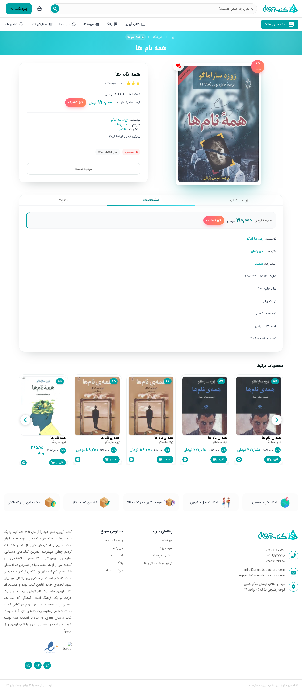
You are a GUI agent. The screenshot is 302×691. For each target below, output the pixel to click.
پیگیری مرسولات (161, 555)
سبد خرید (166, 548)
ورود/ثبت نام (19, 8)
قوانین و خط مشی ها (158, 563)
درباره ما (117, 548)
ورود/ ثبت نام (114, 540)
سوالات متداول (113, 570)
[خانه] (173, 37)
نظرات (63, 200)
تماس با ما (116, 555)
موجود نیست (83, 168)
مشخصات (151, 200)
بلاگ (120, 563)
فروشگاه (157, 37)
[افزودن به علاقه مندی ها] (178, 65)
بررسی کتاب (239, 200)
